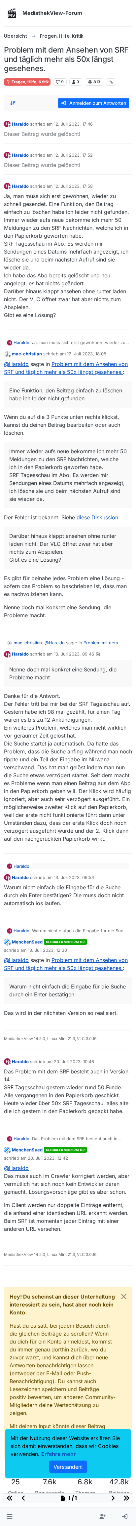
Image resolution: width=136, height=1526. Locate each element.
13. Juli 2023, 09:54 (74, 877)
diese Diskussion (97, 517)
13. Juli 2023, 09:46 (74, 654)
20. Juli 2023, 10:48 (74, 1061)
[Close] (124, 1296)
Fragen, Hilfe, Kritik (30, 81)
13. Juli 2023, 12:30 (47, 950)
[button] (9, 1516)
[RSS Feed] (111, 82)
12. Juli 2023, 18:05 (86, 353)
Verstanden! (68, 1467)
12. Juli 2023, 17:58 (73, 186)
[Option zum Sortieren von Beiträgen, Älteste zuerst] (13, 103)
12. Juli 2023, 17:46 (73, 124)
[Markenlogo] (12, 13)
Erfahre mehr (58, 1454)
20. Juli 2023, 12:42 (48, 1158)
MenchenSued (27, 941)
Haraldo (20, 124)
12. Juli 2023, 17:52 (73, 155)
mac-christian (27, 353)
